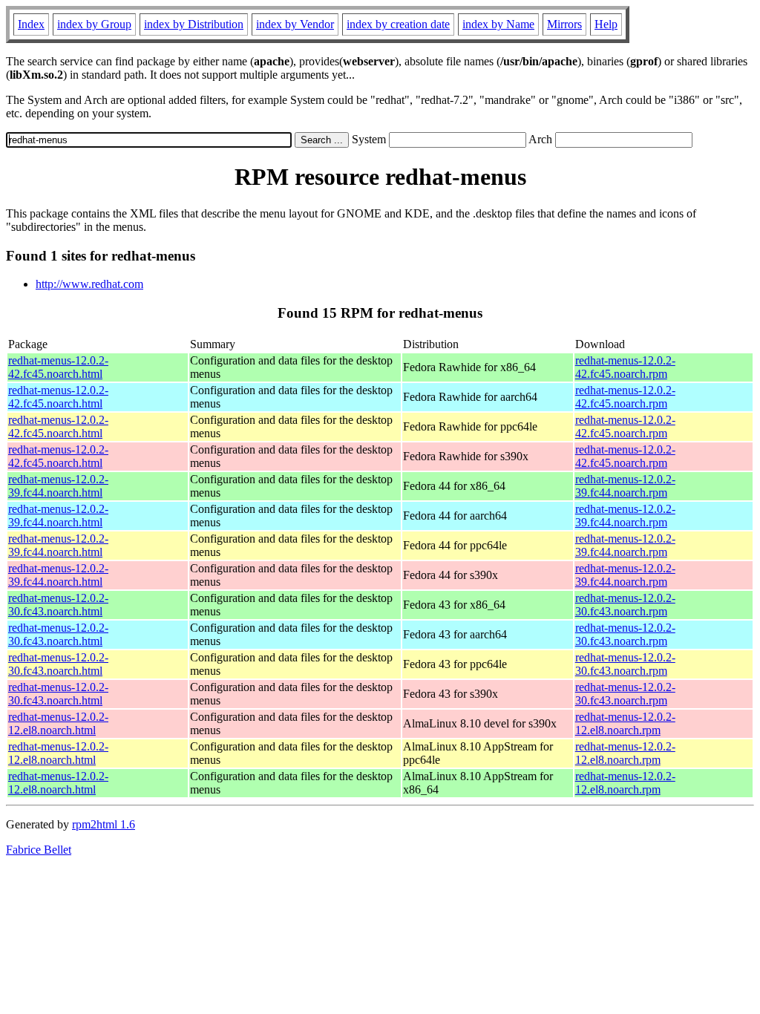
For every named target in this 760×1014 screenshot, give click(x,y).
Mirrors (564, 24)
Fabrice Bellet (38, 849)
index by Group (94, 24)
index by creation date (398, 24)
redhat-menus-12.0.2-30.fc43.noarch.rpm (625, 605)
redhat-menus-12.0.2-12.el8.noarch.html (58, 723)
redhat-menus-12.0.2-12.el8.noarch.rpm (625, 723)
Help (606, 24)
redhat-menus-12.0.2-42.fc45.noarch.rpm (625, 367)
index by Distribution (193, 24)
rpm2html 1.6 (103, 824)
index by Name (498, 24)
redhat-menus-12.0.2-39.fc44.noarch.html (58, 486)
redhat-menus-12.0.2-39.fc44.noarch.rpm (625, 486)
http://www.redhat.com (89, 284)
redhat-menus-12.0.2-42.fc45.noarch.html (58, 367)
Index (31, 24)
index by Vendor (295, 24)
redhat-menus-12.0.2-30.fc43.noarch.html (58, 605)
